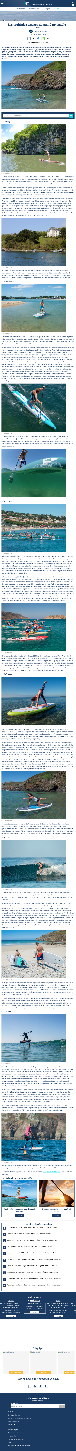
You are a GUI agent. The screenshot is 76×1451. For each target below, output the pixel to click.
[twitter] (40, 1386)
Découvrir (11, 1316)
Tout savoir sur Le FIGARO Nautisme (19, 1418)
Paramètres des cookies (15, 1433)
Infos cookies (12, 1436)
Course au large (35, 1300)
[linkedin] (46, 1386)
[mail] (73, 5)
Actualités (21, 9)
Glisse (56, 9)
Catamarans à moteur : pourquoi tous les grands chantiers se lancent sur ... (11, 1312)
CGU (9, 1442)
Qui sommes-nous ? (14, 1421)
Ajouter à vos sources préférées (39, 42)
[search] (73, 2)
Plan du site (11, 1424)
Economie (11, 1300)
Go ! (62, 1406)
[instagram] (35, 1386)
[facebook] (29, 1386)
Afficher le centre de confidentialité (19, 1445)
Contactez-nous (13, 1412)
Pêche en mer (34, 9)
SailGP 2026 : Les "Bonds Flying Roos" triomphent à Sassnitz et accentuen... (35, 1308)
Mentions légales (13, 1430)
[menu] (2, 3)
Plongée (47, 9)
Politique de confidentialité (16, 1439)
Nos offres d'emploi (14, 1415)
